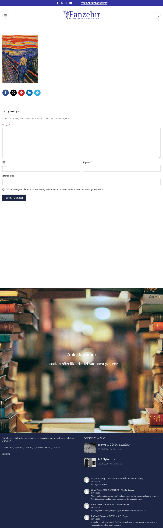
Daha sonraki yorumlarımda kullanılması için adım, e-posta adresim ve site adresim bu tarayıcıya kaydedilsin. (55, 189)
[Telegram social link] (37, 93)
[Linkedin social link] (29, 93)
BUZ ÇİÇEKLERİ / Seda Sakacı (118, 490)
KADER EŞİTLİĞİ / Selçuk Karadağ (125, 478)
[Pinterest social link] (21, 93)
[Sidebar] (4, 162)
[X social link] (61, 3)
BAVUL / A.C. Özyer (118, 516)
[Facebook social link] (57, 3)
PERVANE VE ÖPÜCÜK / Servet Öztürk (114, 444)
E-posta (87, 162)
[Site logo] (81, 15)
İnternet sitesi (8, 176)
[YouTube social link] (70, 3)
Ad (4, 162)
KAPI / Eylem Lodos (106, 459)
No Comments (116, 449)
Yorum (6, 125)
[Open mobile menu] (6, 15)
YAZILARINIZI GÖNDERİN (94, 3)
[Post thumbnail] (90, 448)
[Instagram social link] (66, 3)
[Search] (157, 15)
